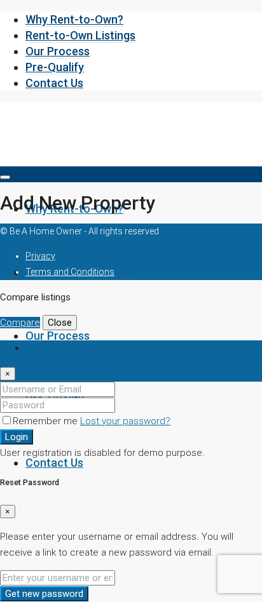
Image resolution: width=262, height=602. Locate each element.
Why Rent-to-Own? (74, 19)
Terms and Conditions (69, 272)
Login (16, 437)
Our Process (57, 51)
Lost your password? (125, 421)
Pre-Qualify (54, 67)
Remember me (46, 421)
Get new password (44, 593)
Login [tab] (37, 348)
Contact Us (54, 83)
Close (60, 322)
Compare (20, 322)
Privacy (40, 256)
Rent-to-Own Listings (80, 35)
